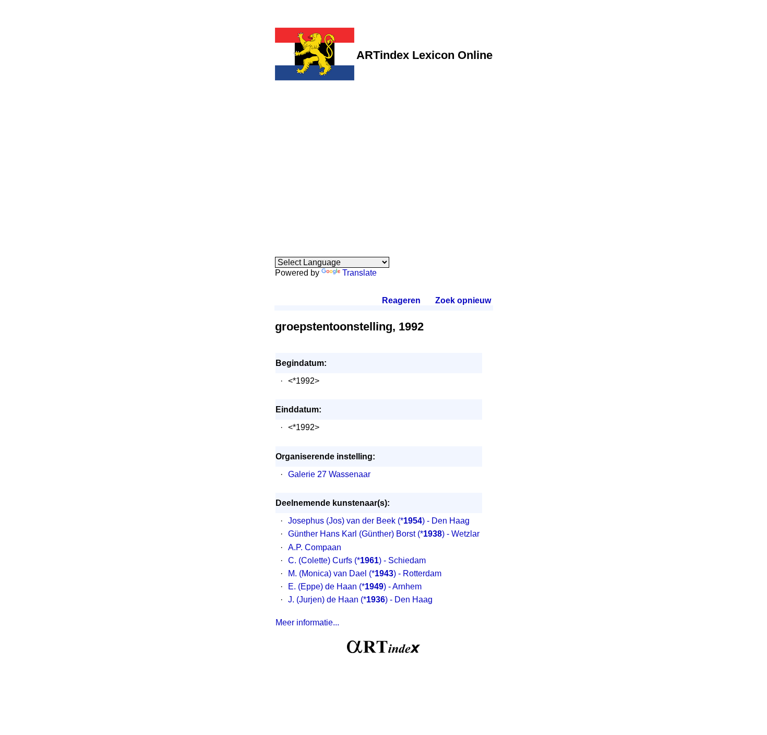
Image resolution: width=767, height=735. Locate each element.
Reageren (401, 300)
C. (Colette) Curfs (320, 560)
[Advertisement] (384, 163)
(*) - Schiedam (390, 560)
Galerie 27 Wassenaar (329, 474)
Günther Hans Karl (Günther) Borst (351, 533)
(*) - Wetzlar (448, 533)
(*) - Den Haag (434, 520)
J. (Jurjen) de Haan (323, 599)
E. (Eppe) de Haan (322, 586)
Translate (359, 272)
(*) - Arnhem (390, 586)
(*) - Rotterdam (405, 573)
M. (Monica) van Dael (327, 573)
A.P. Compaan (314, 547)
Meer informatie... (307, 622)
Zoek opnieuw (462, 300)
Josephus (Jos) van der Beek (342, 520)
